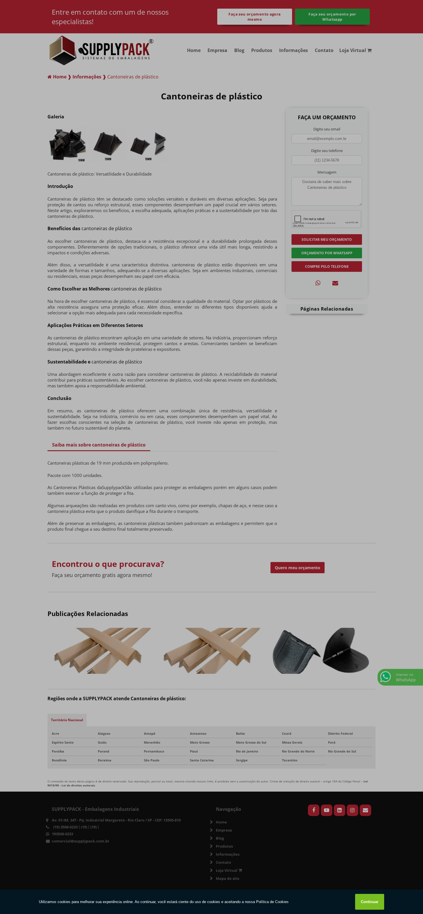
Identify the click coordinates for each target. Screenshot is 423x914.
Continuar (369, 902)
